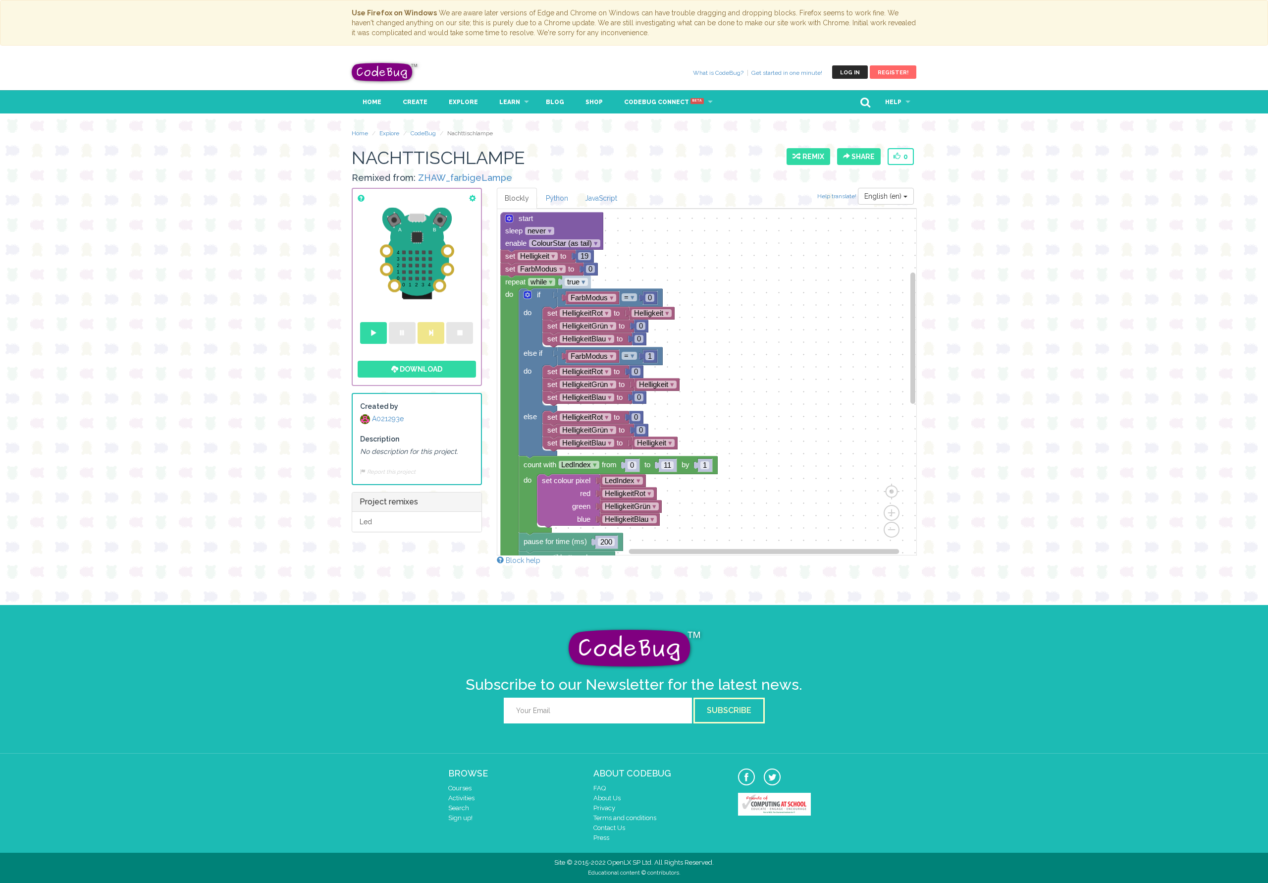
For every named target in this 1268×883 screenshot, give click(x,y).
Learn (509, 102)
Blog (555, 102)
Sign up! (460, 818)
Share (862, 157)
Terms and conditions (624, 818)
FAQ (599, 788)
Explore (463, 102)
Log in (850, 72)
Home (372, 102)
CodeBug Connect (663, 102)
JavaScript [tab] (601, 198)
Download (420, 369)
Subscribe (729, 710)
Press (601, 837)
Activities (461, 798)
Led (366, 522)
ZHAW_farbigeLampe (465, 177)
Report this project (391, 471)
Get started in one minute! (786, 72)
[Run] (373, 333)
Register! (893, 72)
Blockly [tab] (517, 198)
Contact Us (609, 827)
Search (458, 808)
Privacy (604, 808)
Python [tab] (557, 198)
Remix (811, 157)
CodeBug (385, 72)
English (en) (883, 196)
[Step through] (431, 333)
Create (415, 102)
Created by (379, 406)
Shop (594, 102)
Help (893, 102)
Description (379, 439)
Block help (522, 560)
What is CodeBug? (718, 72)
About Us (607, 798)
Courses (460, 788)
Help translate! (837, 195)
